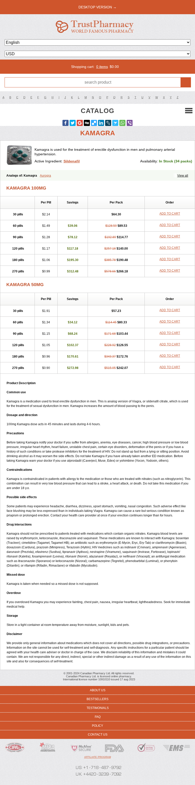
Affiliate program (97, 757)
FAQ (98, 717)
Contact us (97, 734)
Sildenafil (71, 161)
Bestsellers (97, 699)
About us (97, 690)
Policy (97, 725)
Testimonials (98, 708)
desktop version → (97, 7)
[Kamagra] (19, 155)
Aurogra (45, 175)
